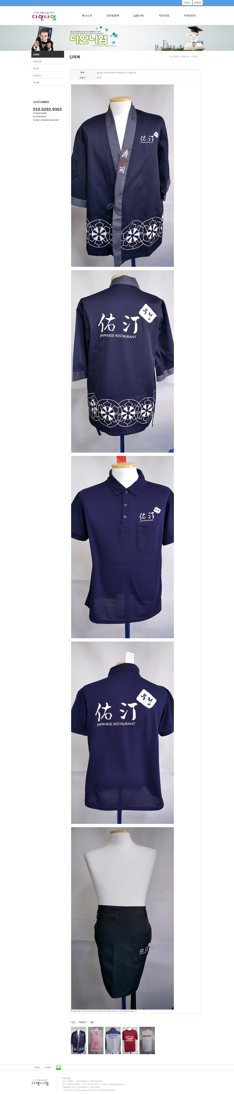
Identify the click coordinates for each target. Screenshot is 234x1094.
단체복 (36, 54)
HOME (176, 56)
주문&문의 (190, 15)
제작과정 (164, 15)
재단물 (36, 82)
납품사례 (138, 15)
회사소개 (87, 15)
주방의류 (37, 61)
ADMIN (48, 1067)
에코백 (36, 68)
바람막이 (37, 75)
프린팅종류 (112, 15)
